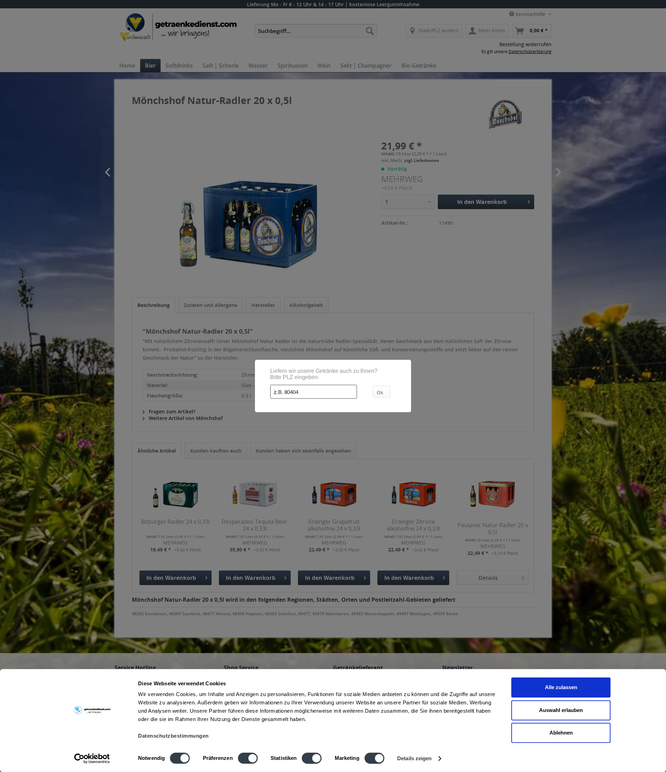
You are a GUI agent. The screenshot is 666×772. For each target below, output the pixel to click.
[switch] (248, 758)
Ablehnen (561, 733)
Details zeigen (414, 758)
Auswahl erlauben (561, 710)
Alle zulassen (561, 687)
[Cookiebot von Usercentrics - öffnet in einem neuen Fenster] (92, 758)
